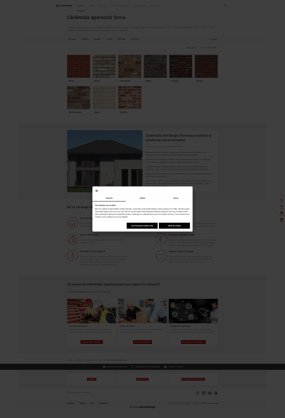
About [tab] (175, 198)
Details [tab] (142, 198)
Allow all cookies (174, 226)
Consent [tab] (109, 198)
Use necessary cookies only (142, 226)
